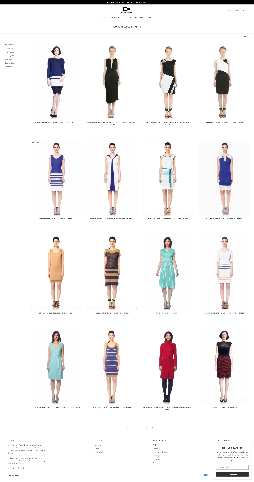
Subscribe (232, 474)
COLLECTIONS (9, 45)
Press (97, 448)
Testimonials (99, 452)
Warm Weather (10, 49)
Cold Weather (9, 52)
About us (98, 445)
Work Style (8, 59)
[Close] (249, 445)
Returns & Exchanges (160, 452)
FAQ (154, 445)
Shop (105, 17)
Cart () (246, 10)
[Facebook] (9, 468)
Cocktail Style (9, 63)
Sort (246, 36)
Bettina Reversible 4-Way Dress (168, 313)
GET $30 (128, 17)
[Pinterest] (23, 468)
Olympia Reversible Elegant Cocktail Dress (224, 122)
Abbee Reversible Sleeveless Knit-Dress (56, 219)
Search (237, 10)
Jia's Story (139, 17)
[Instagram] (18, 468)
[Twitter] (13, 468)
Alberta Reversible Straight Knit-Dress (112, 313)
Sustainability (116, 17)
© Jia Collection (13, 476)
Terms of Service (158, 463)
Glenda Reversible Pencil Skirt (224, 407)
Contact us (156, 448)
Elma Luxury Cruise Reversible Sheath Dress (112, 407)
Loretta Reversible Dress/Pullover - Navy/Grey (55, 122)
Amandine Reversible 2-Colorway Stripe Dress (224, 313)
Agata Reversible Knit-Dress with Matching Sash (168, 219)
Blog (149, 17)
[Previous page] (127, 427)
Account (230, 10)
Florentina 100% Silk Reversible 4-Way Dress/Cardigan (56, 407)
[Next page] (152, 427)
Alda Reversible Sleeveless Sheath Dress (56, 313)
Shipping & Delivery (159, 456)
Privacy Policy (157, 459)
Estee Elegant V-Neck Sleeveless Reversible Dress (112, 219)
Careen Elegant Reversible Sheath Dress (224, 219)
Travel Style (8, 66)
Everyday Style (10, 56)
